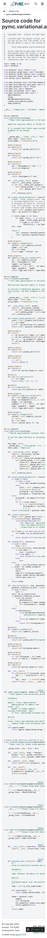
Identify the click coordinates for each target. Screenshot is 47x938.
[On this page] (42, 4)
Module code (14, 11)
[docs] (40, 690)
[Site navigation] (4, 4)
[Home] (4, 11)
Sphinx (18, 934)
